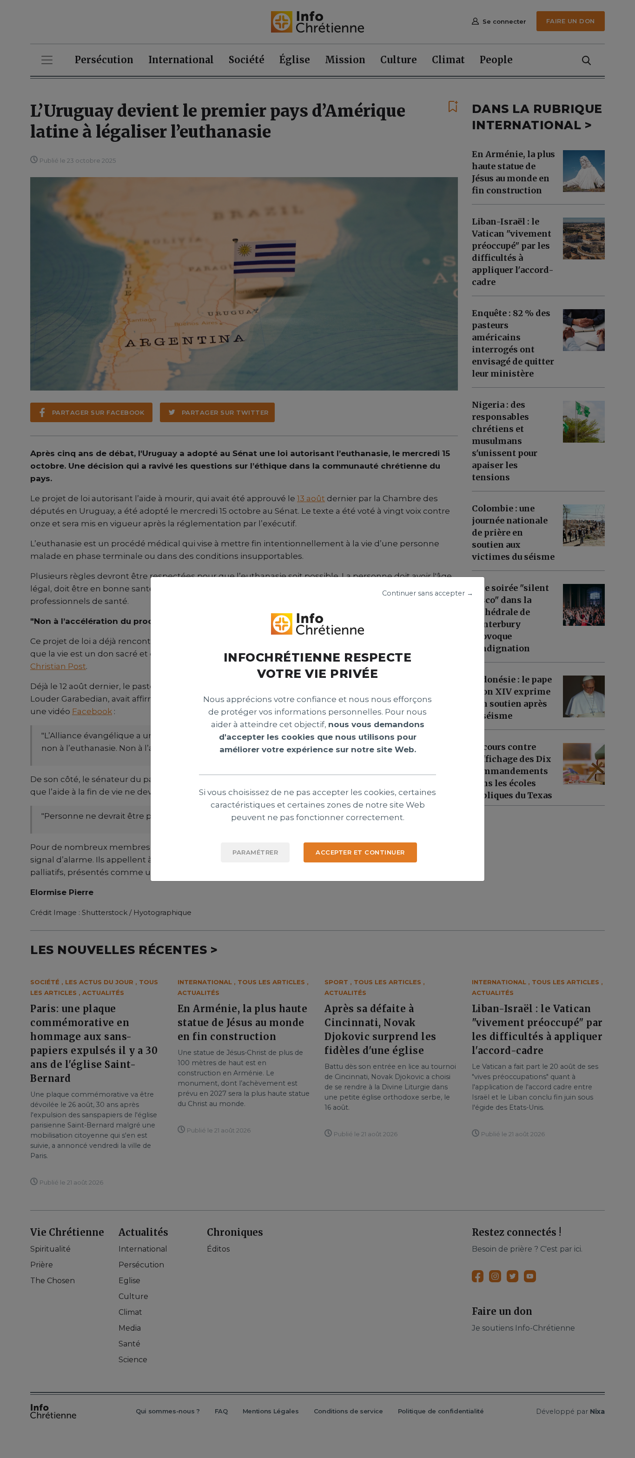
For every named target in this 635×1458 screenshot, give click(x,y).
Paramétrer (255, 852)
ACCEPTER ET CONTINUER (360, 852)
